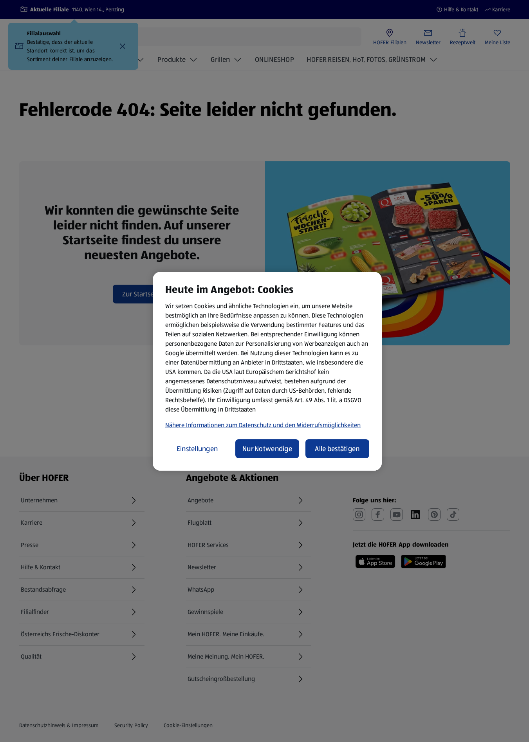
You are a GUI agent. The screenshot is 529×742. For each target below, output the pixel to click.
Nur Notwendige (267, 449)
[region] (267, 371)
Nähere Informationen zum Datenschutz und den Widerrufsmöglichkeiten (263, 425)
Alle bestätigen (337, 449)
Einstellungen (197, 449)
